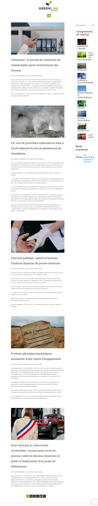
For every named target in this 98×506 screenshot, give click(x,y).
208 (41, 496)
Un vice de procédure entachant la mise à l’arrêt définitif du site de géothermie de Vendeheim (37, 148)
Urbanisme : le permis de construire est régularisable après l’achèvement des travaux (36, 65)
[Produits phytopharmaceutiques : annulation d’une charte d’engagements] (37, 332)
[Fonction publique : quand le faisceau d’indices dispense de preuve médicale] (37, 237)
